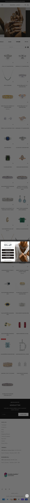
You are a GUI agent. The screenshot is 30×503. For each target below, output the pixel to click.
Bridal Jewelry (7, 255)
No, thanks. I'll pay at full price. (8, 260)
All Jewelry (8, 257)
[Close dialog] (28, 242)
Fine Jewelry (8, 252)
